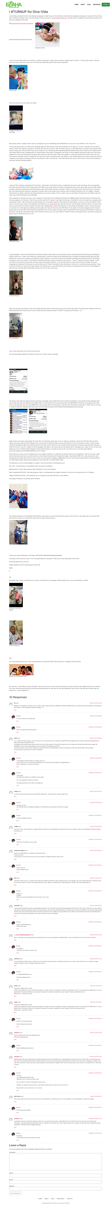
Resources (97, 4)
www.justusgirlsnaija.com (59, 18)
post (84, 60)
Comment (12, 1152)
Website (11, 1186)
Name (11, 1173)
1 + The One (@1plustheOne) (22, 934)
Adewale (16, 1056)
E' (16, 716)
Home (76, 4)
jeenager (16, 1032)
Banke (16, 985)
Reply (15, 709)
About (83, 4)
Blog (89, 4)
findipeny (17, 1118)
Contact (106, 4)
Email (11, 1179)
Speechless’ (53, 204)
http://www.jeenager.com (21, 1037)
